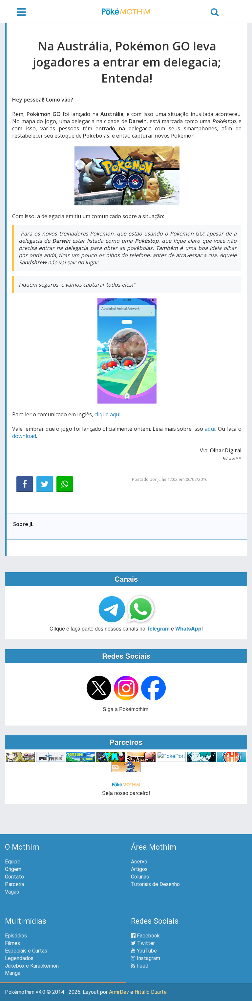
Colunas (140, 877)
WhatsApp (188, 628)
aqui (210, 428)
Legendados (19, 958)
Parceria (14, 884)
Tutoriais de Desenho (155, 884)
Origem (13, 869)
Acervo (139, 862)
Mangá (12, 973)
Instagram (148, 958)
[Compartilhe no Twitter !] (44, 484)
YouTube (146, 951)
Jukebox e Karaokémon (32, 966)
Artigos (139, 869)
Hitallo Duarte (151, 992)
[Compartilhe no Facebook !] (24, 484)
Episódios (16, 936)
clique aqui (107, 414)
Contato (14, 877)
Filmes (12, 943)
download (24, 436)
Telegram (158, 628)
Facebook (148, 936)
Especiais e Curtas (26, 951)
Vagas (12, 892)
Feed (141, 966)
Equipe (12, 862)
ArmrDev (119, 992)
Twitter (145, 943)
